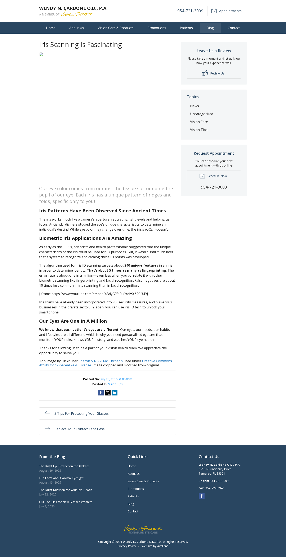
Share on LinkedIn (114, 392)
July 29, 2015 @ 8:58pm (116, 379)
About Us (76, 28)
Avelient (162, 546)
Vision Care (199, 121)
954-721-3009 (190, 11)
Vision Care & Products (116, 28)
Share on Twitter (108, 392)
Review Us (216, 73)
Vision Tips (115, 384)
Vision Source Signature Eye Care (143, 529)
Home (50, 28)
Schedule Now (217, 176)
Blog (210, 28)
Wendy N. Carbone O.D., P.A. (142, 542)
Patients (186, 28)
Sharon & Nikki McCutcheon (101, 361)
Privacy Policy (126, 546)
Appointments (230, 11)
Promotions (156, 28)
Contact (234, 28)
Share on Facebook (101, 392)
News (194, 106)
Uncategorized (201, 114)
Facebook (202, 496)
